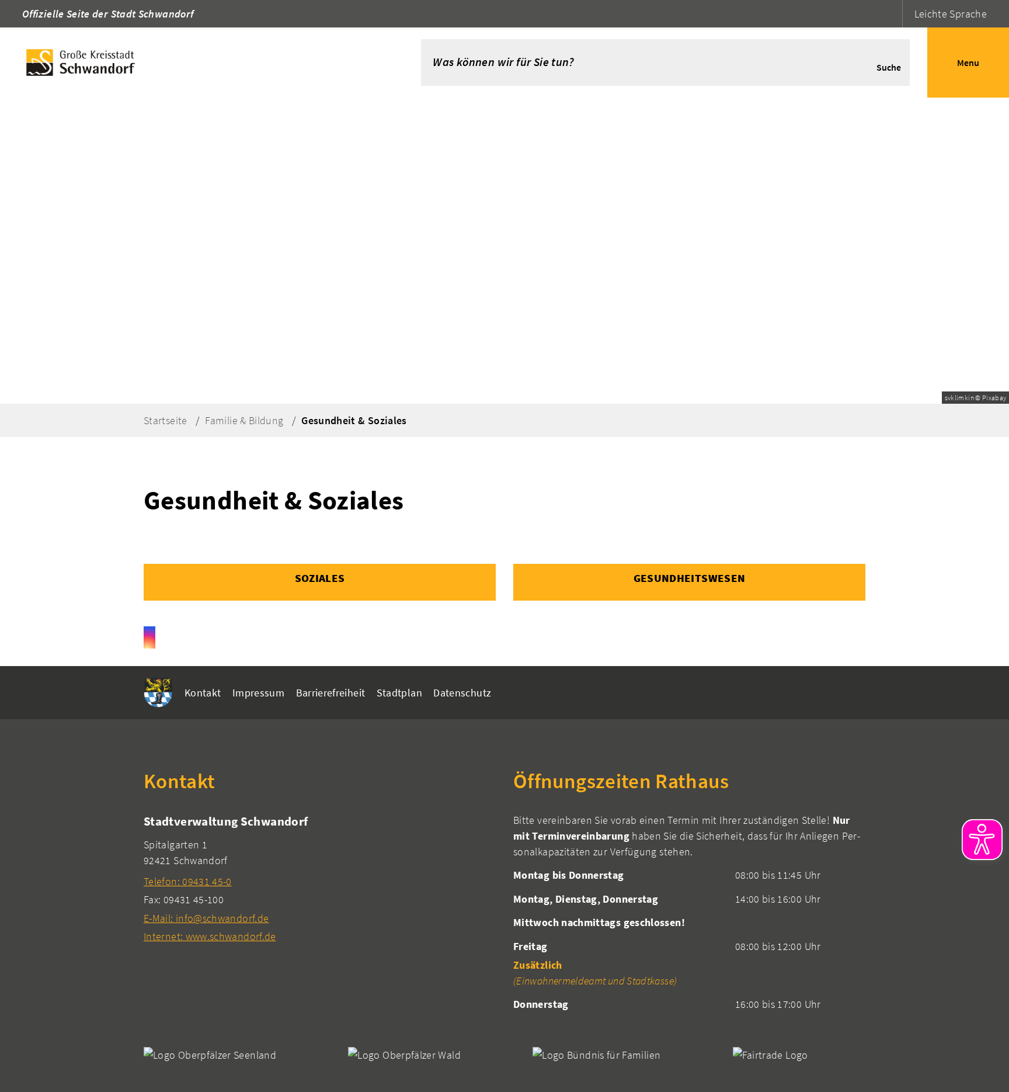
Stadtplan (399, 692)
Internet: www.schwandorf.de (210, 936)
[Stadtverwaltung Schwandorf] (320, 878)
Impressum (258, 692)
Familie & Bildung (244, 420)
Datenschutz (462, 692)
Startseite (165, 420)
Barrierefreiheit (331, 692)
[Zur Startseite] (193, 62)
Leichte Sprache (950, 13)
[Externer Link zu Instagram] (149, 637)
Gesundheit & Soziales (354, 420)
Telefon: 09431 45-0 (188, 881)
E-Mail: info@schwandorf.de (206, 918)
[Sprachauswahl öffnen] (892, 13)
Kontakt (203, 692)
